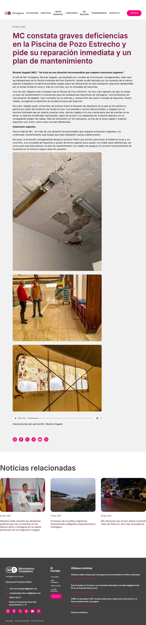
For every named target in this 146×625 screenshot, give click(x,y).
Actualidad (32, 13)
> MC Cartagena (54, 581)
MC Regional (84, 13)
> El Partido (54, 577)
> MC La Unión (55, 586)
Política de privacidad (22, 621)
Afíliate (134, 13)
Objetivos (46, 13)
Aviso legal (9, 621)
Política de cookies (37, 621)
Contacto (114, 13)
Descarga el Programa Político (19, 582)
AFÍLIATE (56, 596)
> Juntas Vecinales (54, 590)
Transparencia (99, 13)
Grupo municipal (58, 13)
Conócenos (71, 13)
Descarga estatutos (79, 612)
